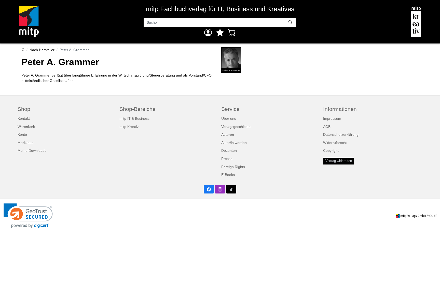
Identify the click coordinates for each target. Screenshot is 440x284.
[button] (28, 216)
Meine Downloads (32, 150)
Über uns (228, 118)
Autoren (227, 134)
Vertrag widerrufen (338, 161)
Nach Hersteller (42, 50)
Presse (226, 159)
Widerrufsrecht (335, 143)
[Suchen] (291, 22)
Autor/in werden (234, 143)
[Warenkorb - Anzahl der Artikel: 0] (232, 32)
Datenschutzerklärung (341, 134)
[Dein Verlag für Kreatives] (416, 21)
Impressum (332, 118)
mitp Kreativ (129, 127)
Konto (22, 134)
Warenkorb (26, 127)
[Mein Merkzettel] (220, 32)
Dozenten (229, 150)
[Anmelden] (208, 32)
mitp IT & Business (134, 118)
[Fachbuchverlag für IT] (29, 21)
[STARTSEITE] (22, 50)
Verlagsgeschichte (236, 127)
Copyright (331, 150)
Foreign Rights (233, 167)
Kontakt (24, 118)
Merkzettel (26, 143)
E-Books (228, 175)
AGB (327, 127)
